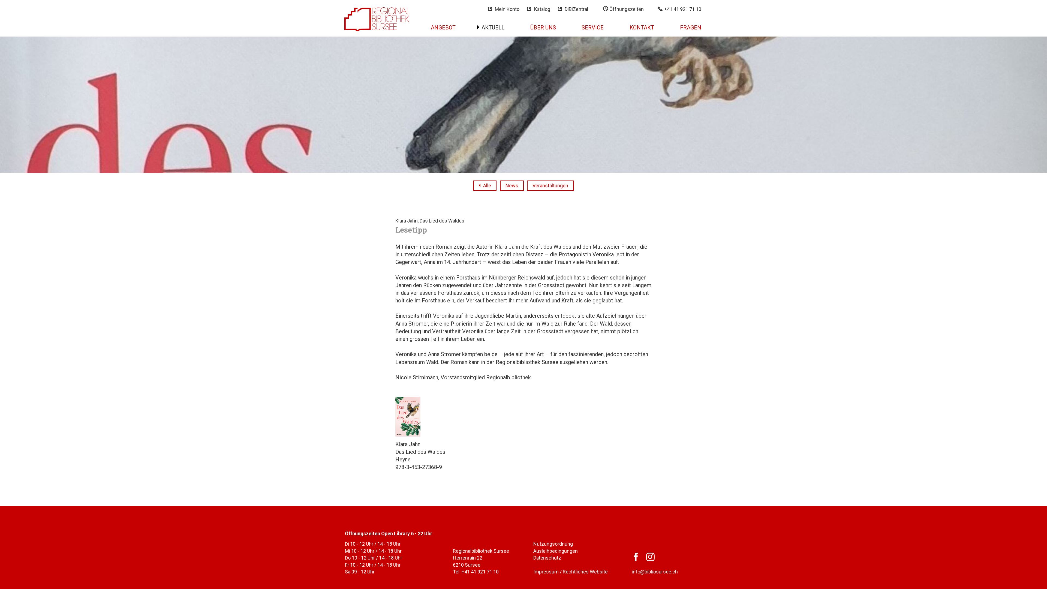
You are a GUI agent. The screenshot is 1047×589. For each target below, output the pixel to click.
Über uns (543, 27)
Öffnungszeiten (625, 9)
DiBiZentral (576, 9)
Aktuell (493, 27)
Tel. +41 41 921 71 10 (476, 572)
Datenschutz (547, 558)
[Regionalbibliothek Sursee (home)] (377, 18)
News (512, 185)
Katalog (542, 9)
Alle (487, 185)
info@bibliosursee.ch (655, 572)
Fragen (690, 27)
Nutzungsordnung (553, 544)
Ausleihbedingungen (555, 551)
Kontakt (642, 27)
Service (593, 27)
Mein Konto (507, 9)
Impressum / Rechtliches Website (570, 572)
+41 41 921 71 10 (682, 9)
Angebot (443, 27)
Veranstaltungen (550, 185)
